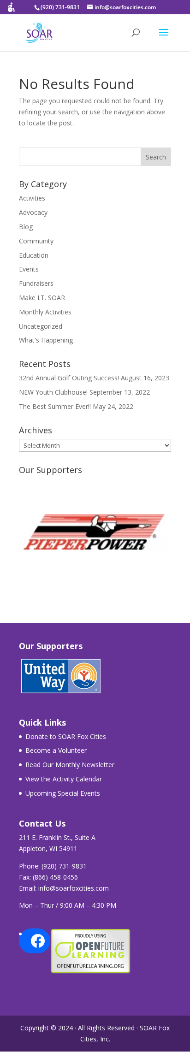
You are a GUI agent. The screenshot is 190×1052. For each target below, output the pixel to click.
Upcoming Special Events (62, 793)
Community (36, 240)
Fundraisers (36, 283)
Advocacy (33, 212)
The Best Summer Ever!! (55, 406)
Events (29, 269)
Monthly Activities (45, 311)
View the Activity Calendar (63, 778)
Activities (32, 198)
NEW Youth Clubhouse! (53, 392)
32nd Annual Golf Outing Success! (69, 377)
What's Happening (46, 340)
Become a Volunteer (56, 750)
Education (33, 255)
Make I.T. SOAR (42, 297)
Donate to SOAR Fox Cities (65, 736)
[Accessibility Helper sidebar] (11, 11)
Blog (26, 226)
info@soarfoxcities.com (73, 888)
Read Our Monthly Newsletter (69, 764)
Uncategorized (40, 326)
